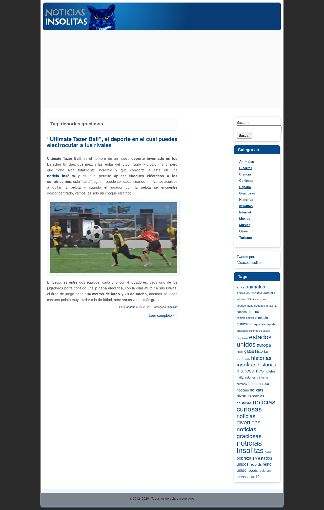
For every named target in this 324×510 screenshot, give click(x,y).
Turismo (245, 238)
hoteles (270, 371)
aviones (241, 299)
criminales (262, 317)
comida (253, 311)
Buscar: (243, 122)
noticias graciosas (249, 432)
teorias (242, 476)
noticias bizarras (250, 393)
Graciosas (247, 193)
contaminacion (245, 318)
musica (263, 383)
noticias (243, 390)
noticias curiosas (256, 405)
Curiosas (246, 181)
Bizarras (245, 168)
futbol (240, 352)
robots (253, 470)
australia (269, 292)
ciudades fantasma (265, 305)
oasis (268, 452)
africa (241, 287)
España (245, 187)
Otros (243, 231)
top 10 (254, 476)
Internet (245, 212)
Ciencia (245, 174)
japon (252, 383)
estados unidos (254, 340)
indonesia (251, 377)
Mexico (244, 219)
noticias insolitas (250, 446)
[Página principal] (162, 28)
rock (262, 470)
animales (255, 286)
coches (242, 311)
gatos (249, 351)
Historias (246, 200)
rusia (268, 471)
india (240, 377)
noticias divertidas (248, 419)
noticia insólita (61, 175)
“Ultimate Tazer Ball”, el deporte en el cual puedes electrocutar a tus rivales (112, 142)
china (250, 299)
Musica (244, 225)
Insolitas (172, 307)
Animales (246, 162)
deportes (259, 324)
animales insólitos (249, 292)
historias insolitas (254, 361)
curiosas (244, 323)
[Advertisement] (162, 69)
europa (264, 344)
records (256, 464)
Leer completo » (162, 315)
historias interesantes (256, 367)
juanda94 (129, 307)
